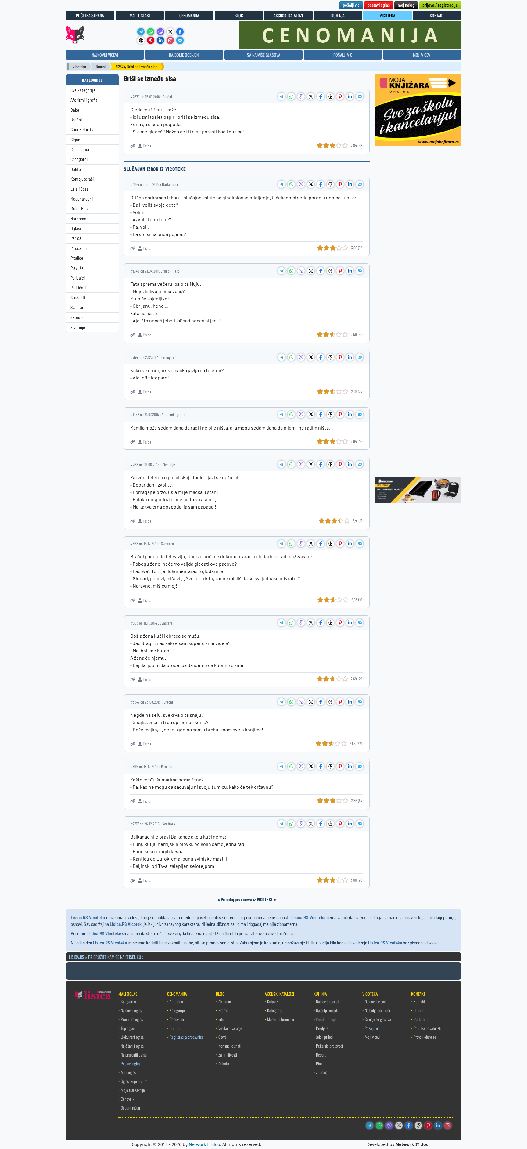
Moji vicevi (372, 1037)
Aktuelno (176, 1001)
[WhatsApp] (150, 31)
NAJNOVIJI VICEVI (105, 55)
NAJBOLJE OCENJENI (184, 55)
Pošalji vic (372, 1028)
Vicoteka (79, 66)
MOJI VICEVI (422, 55)
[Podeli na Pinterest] (340, 96)
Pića (319, 1063)
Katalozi (273, 1001)
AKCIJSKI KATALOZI (288, 15)
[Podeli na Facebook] (320, 96)
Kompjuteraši (82, 179)
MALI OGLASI (140, 15)
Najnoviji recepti (328, 1001)
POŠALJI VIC (342, 55)
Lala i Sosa (79, 189)
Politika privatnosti (427, 1028)
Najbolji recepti (327, 1010)
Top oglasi (128, 1028)
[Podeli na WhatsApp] (291, 96)
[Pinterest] (150, 40)
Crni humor (80, 149)
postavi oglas (378, 5)
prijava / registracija (440, 5)
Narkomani (79, 218)
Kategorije (128, 1001)
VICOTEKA (387, 15)
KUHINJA (338, 15)
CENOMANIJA (189, 15)
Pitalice (76, 258)
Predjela (322, 1028)
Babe (74, 110)
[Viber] (160, 31)
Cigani (75, 139)
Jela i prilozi (324, 1037)
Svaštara (78, 307)
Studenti (77, 297)
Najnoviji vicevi (375, 1001)
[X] (170, 31)
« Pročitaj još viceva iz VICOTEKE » (247, 899)
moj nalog (406, 5)
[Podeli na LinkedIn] (349, 96)
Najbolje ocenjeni (377, 1010)
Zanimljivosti (227, 1054)
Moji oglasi (129, 1072)
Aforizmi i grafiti (84, 100)
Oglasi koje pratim (134, 1081)
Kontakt (419, 1001)
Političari (78, 287)
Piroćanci (78, 248)
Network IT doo (204, 1144)
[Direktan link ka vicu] (132, 146)
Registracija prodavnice (186, 1037)
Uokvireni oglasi (133, 1037)
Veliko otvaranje (230, 1028)
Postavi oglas (130, 1063)
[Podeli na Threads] (330, 96)
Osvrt (222, 1037)
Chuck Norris (81, 129)
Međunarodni (81, 198)
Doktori (76, 169)
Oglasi (75, 228)
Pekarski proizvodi (329, 1045)
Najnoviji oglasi (132, 1010)
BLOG (239, 15)
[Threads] (141, 40)
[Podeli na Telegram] (281, 96)
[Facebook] (180, 31)
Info (221, 1019)
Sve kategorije (82, 90)
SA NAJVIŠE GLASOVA (263, 55)
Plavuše (77, 268)
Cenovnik (127, 1099)
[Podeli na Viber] (301, 96)
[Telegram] (141, 31)
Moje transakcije (133, 1090)
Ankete (223, 1063)
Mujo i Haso (80, 208)
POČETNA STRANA (90, 15)
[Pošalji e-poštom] (180, 40)
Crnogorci (79, 159)
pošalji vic (351, 5)
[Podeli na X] (310, 96)
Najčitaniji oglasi (133, 1045)
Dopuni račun (130, 1107)
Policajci (77, 278)
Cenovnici (177, 1019)
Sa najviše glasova (378, 1019)
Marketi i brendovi (280, 1019)
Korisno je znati (229, 1045)
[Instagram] (170, 40)
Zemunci (77, 317)
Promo (223, 1010)
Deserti (321, 1054)
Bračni (101, 66)
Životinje (77, 327)
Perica (75, 238)
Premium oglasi (132, 1019)
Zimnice (322, 1072)
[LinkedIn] (160, 40)
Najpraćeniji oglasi (134, 1054)
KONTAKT (437, 15)
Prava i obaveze (425, 1037)
